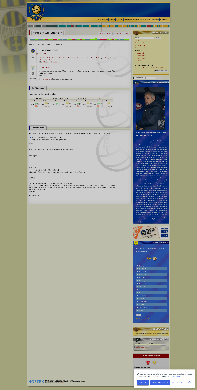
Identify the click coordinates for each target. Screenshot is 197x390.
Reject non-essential (160, 382)
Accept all (143, 382)
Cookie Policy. (175, 376)
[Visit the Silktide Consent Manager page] (189, 382)
